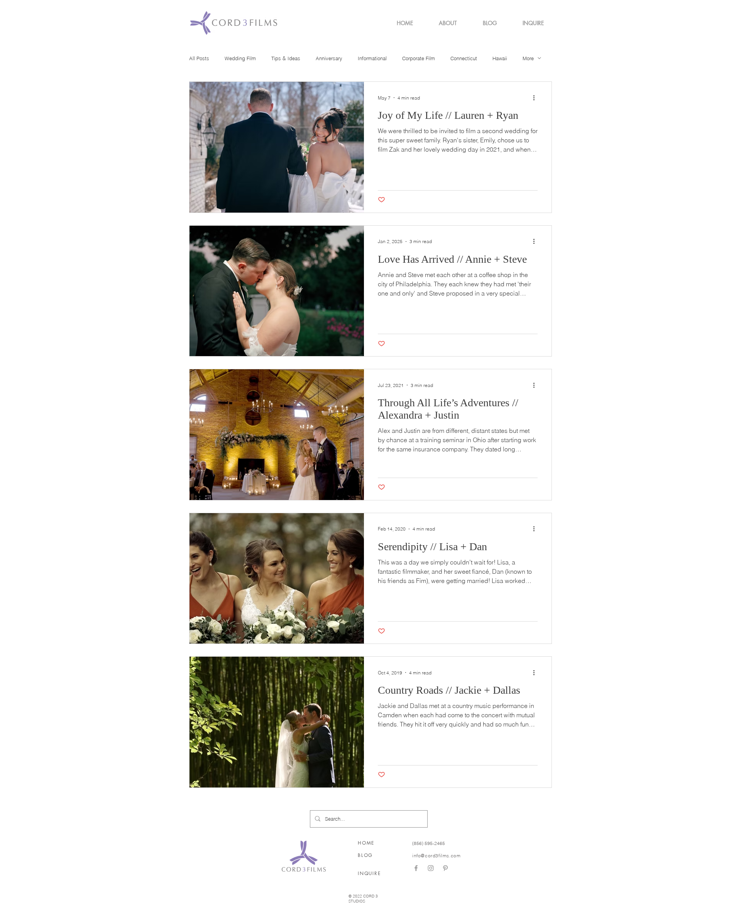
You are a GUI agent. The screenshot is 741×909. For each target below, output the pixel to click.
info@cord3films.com (436, 855)
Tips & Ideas (285, 58)
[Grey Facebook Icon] (416, 868)
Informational (372, 58)
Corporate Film (418, 58)
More (528, 58)
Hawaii (499, 58)
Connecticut (463, 58)
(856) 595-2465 (428, 843)
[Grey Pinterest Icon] (445, 868)
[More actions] (536, 97)
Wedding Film (240, 58)
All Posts (199, 58)
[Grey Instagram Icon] (431, 868)
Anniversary (329, 58)
